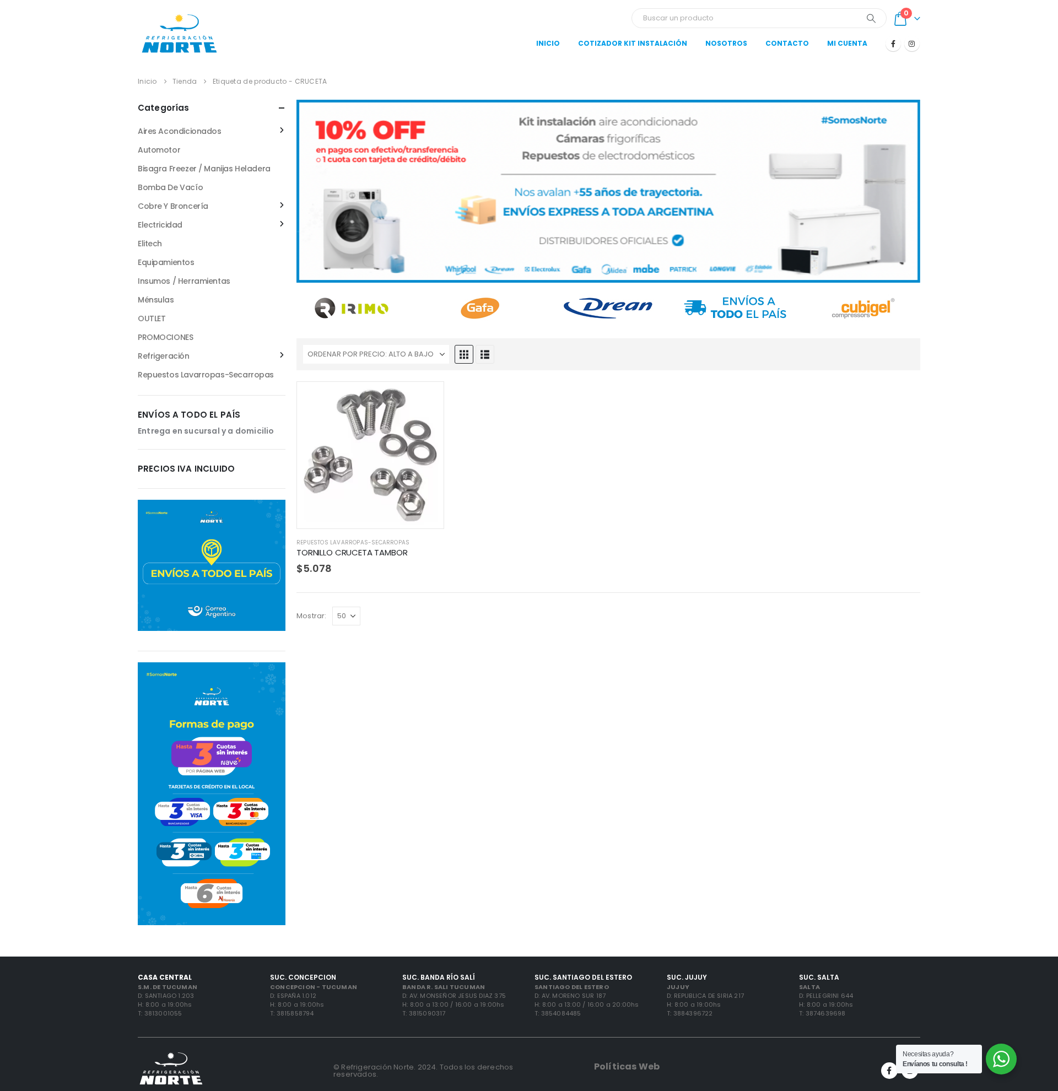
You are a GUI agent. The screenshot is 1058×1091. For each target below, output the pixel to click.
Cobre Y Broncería (173, 206)
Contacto (787, 43)
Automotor (159, 149)
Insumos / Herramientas (184, 281)
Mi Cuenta (847, 43)
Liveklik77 (469, 640)
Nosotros (726, 43)
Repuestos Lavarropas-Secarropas (352, 542)
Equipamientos (166, 262)
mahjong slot (368, 640)
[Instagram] (912, 43)
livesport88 (318, 640)
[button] (464, 354)
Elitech (150, 243)
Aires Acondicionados (180, 131)
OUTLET (151, 318)
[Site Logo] (179, 33)
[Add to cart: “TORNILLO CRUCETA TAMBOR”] (425, 400)
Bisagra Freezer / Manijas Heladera (204, 168)
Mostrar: (311, 616)
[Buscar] (871, 18)
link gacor (509, 640)
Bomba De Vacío (170, 187)
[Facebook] (893, 43)
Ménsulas (156, 299)
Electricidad (160, 224)
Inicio (548, 43)
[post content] (370, 455)
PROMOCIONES (165, 337)
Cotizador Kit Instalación (632, 43)
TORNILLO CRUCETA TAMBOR (352, 552)
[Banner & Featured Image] (608, 191)
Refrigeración (164, 355)
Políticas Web (627, 1066)
